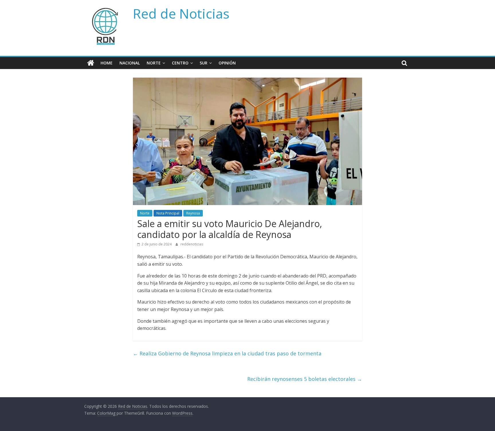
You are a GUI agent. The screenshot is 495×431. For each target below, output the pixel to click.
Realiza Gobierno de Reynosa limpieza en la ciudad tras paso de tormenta (227, 353)
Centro (180, 63)
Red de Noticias (181, 13)
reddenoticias (191, 244)
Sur (203, 63)
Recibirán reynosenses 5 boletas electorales (304, 378)
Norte (154, 63)
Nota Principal (167, 213)
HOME (107, 63)
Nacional (129, 63)
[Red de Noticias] (90, 63)
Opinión (227, 63)
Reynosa (193, 213)
